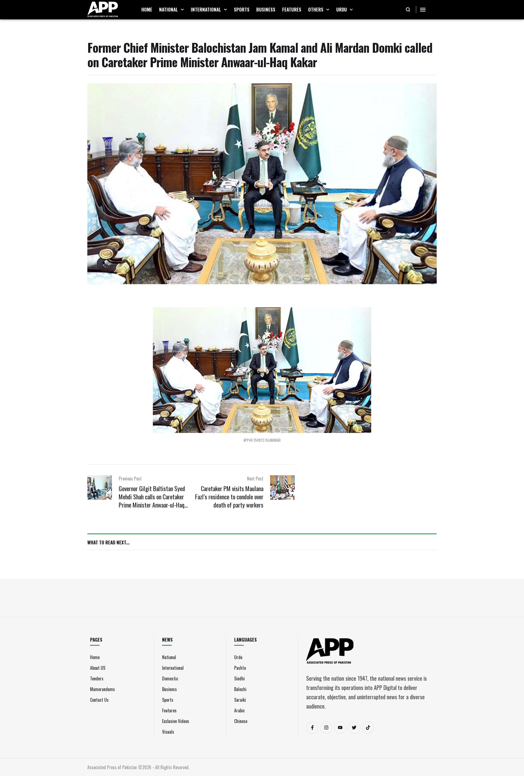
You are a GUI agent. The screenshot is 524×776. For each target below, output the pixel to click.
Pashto (240, 668)
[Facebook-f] (312, 728)
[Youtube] (340, 728)
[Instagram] (326, 728)
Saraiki (240, 700)
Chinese (240, 721)
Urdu (238, 657)
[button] (182, 9)
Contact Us (99, 700)
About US (97, 668)
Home (95, 657)
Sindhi (239, 678)
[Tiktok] (368, 728)
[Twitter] (354, 728)
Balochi (240, 689)
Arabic (239, 710)
